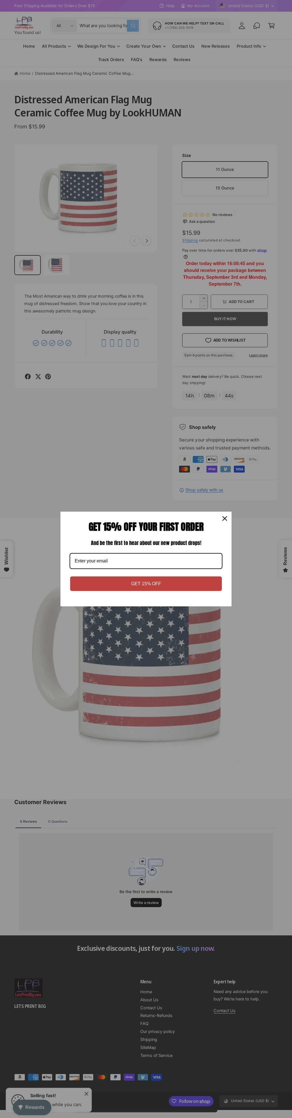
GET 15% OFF (146, 583)
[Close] (225, 518)
